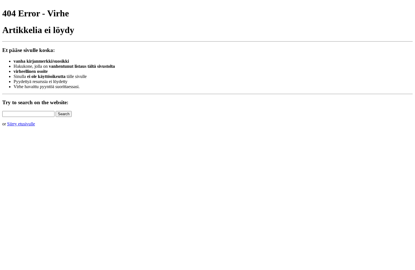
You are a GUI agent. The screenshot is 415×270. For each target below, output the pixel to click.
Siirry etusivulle (21, 123)
